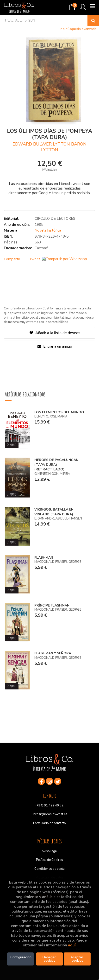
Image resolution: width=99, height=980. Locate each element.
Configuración (20, 957)
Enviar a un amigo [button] (57, 346)
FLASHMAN (43, 557)
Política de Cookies (49, 860)
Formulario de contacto (49, 823)
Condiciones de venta (49, 869)
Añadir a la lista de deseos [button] (57, 333)
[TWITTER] (57, 781)
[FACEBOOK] (41, 781)
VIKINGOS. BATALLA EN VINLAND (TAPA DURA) (54, 512)
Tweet (35, 259)
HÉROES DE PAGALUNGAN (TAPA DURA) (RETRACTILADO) (56, 465)
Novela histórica (48, 230)
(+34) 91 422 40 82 (49, 805)
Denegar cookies (50, 959)
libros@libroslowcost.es (49, 814)
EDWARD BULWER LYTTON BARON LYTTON (49, 147)
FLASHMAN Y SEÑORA (52, 653)
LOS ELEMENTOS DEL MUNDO (59, 412)
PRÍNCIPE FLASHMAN (51, 605)
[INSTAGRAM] (49, 781)
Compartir (12, 259)
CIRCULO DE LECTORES (55, 218)
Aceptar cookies (77, 959)
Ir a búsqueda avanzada (78, 29)
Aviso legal (50, 851)
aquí (72, 945)
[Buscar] (93, 20)
